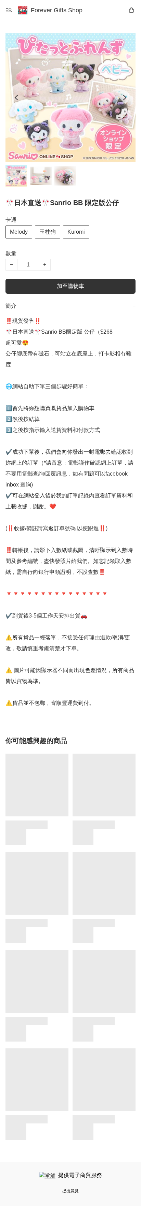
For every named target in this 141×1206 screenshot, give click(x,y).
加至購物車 (70, 286)
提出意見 (70, 1191)
